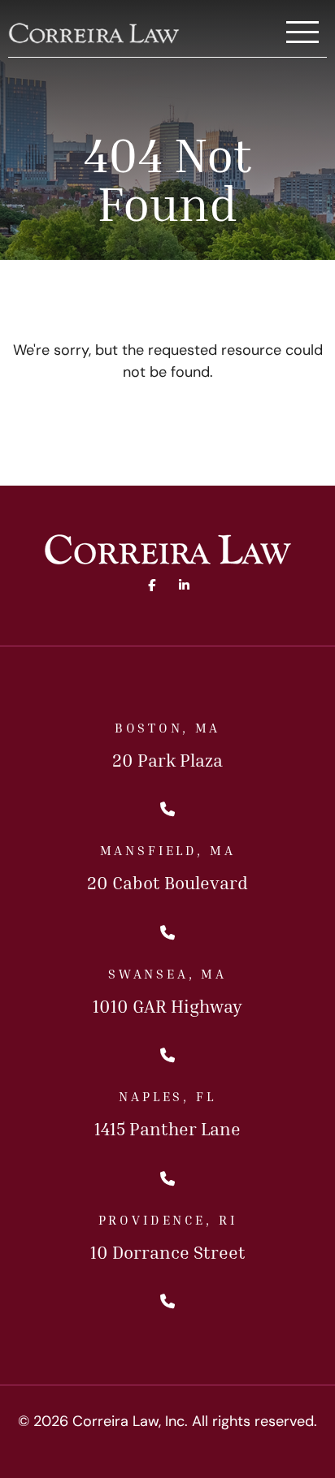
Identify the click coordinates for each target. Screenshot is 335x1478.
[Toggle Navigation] (302, 33)
